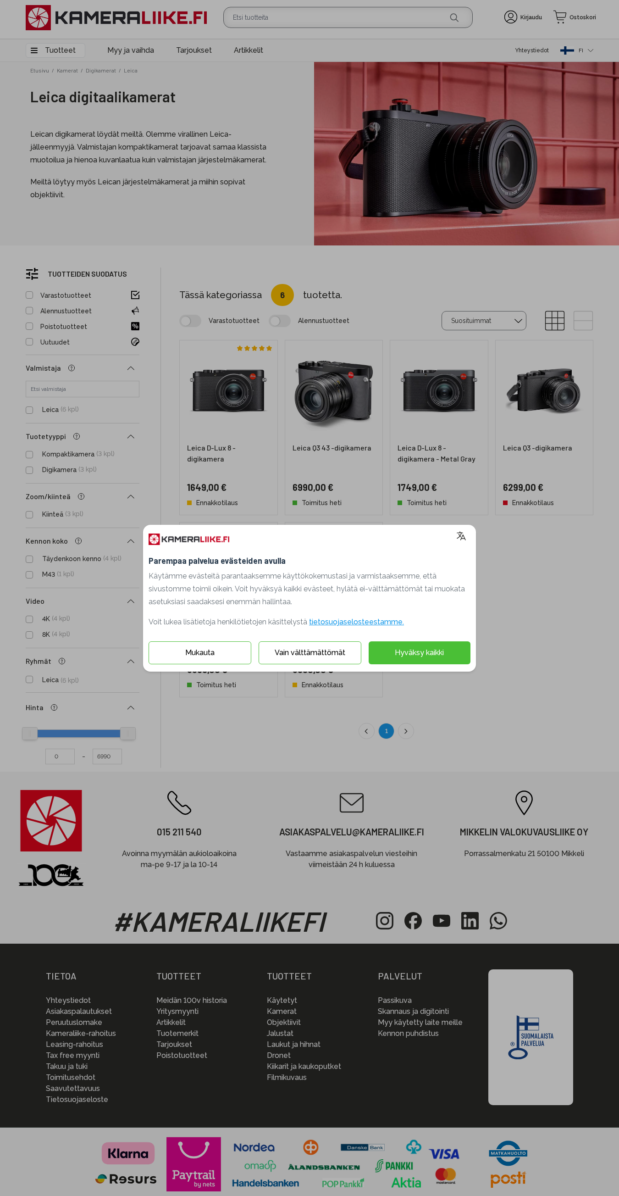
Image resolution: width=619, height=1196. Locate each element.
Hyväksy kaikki (419, 652)
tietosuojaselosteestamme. (356, 621)
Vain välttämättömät (310, 652)
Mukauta (200, 652)
